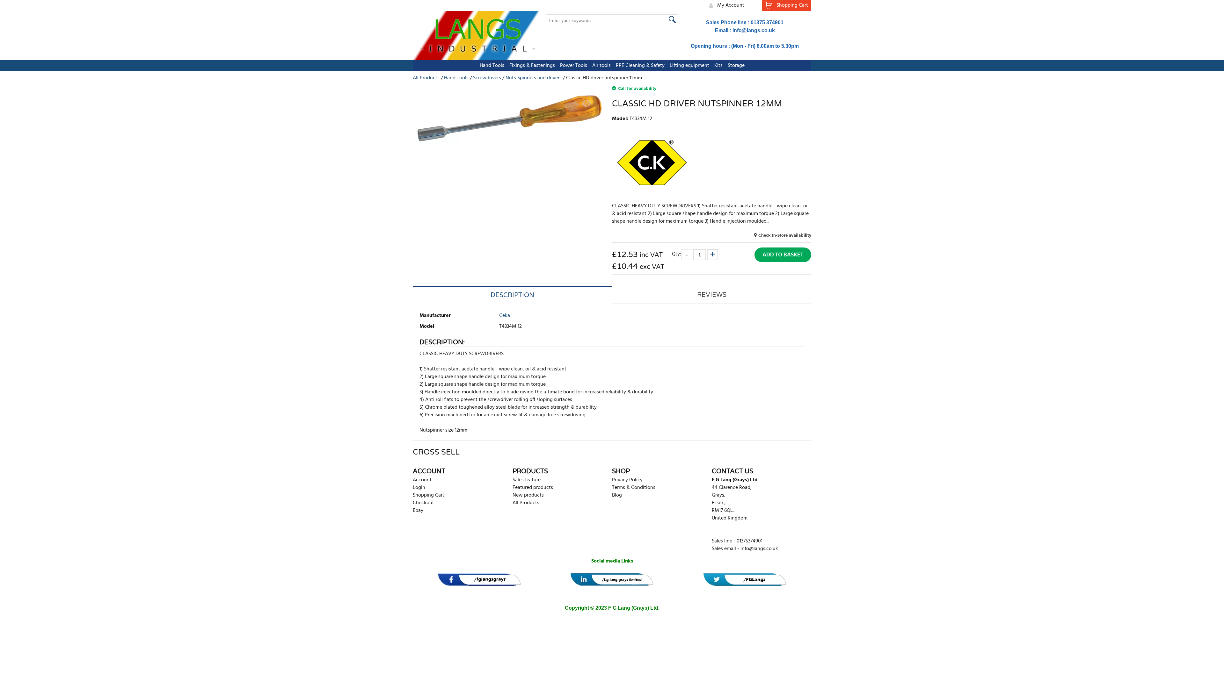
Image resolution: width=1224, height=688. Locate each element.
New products (528, 495)
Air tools (601, 65)
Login (419, 488)
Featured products (533, 488)
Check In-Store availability (784, 235)
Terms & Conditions (633, 488)
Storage (736, 65)
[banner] (479, 579)
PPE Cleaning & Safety (640, 65)
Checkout (423, 503)
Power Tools (573, 65)
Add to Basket (782, 255)
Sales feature (527, 480)
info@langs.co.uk (753, 30)
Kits (718, 65)
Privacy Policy (627, 480)
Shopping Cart (428, 495)
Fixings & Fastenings (532, 65)
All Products (526, 503)
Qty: (676, 254)
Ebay (418, 510)
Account (422, 480)
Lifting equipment (689, 65)
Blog (617, 495)
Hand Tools (492, 65)
